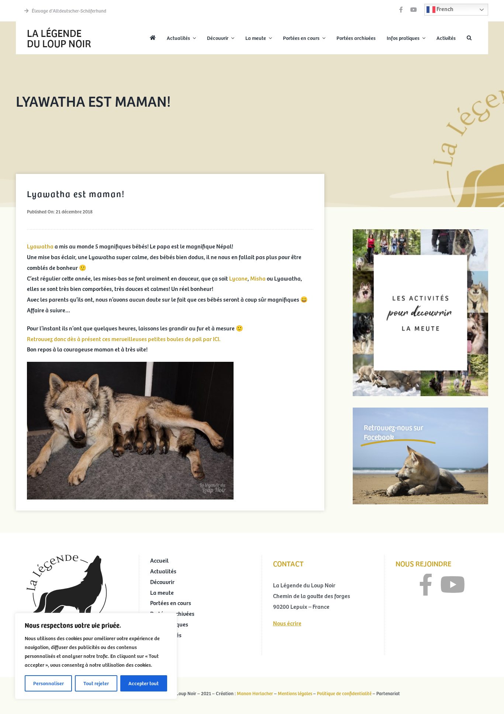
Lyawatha (41, 246)
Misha (258, 278)
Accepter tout (143, 683)
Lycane (238, 278)
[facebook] (401, 10)
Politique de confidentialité (344, 693)
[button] (469, 38)
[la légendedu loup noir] (59, 28)
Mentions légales (295, 693)
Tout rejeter (96, 683)
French (444, 8)
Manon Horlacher (255, 693)
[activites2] (420, 232)
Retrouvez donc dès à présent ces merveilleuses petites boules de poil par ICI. (124, 338)
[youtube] (413, 10)
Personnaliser (48, 683)
